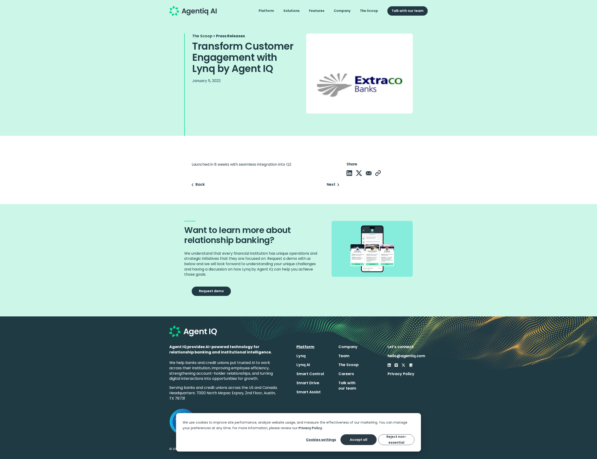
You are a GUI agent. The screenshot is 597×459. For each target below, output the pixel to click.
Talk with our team (407, 10)
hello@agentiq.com (406, 356)
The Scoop (369, 10)
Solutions (291, 10)
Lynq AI (303, 364)
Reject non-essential (396, 439)
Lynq (300, 356)
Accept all (358, 439)
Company (342, 10)
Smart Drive (307, 383)
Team (343, 356)
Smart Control (310, 374)
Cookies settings (321, 439)
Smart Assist (308, 392)
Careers (346, 374)
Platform (266, 10)
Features (316, 10)
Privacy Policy (310, 428)
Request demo (211, 291)
